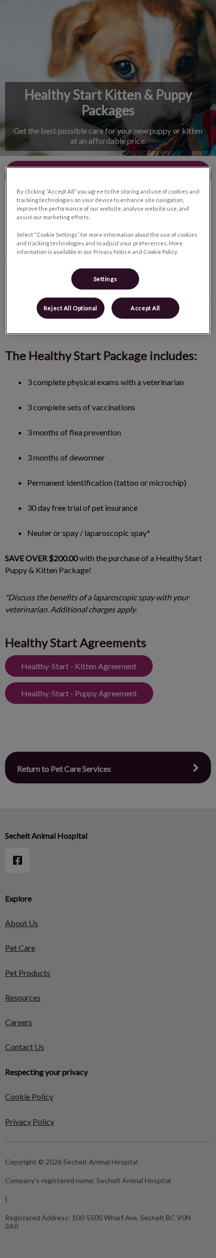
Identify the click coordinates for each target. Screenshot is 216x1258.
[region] (108, 250)
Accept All (145, 308)
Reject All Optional (70, 308)
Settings (105, 279)
